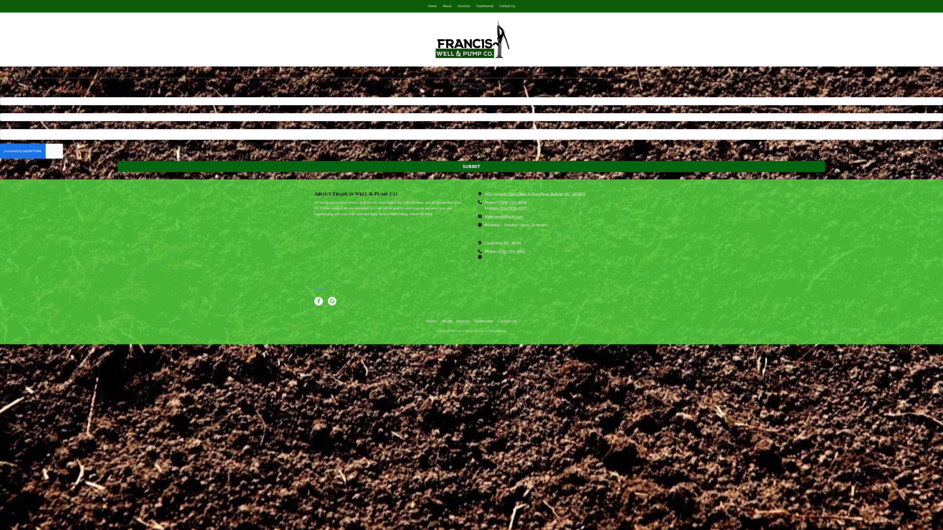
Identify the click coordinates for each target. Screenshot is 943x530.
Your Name (8, 94)
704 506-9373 (513, 208)
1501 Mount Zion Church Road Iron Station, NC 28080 (535, 194)
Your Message (10, 126)
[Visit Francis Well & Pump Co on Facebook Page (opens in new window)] (318, 301)
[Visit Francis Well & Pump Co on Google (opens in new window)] (332, 301)
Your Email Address (14, 110)
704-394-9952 (511, 251)
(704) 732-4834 (512, 202)
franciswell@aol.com (504, 216)
